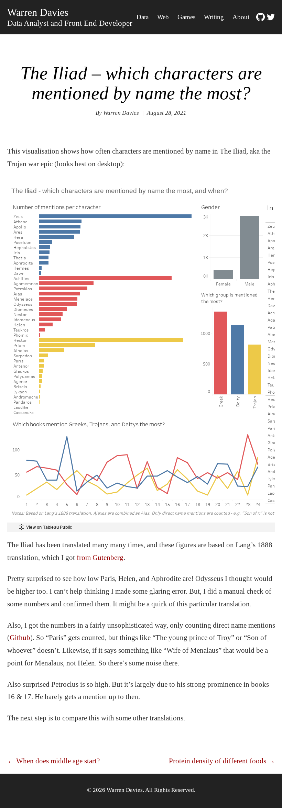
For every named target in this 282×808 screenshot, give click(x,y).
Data (143, 17)
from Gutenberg (100, 557)
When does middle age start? (53, 761)
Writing (214, 17)
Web (163, 17)
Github (20, 637)
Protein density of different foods (222, 761)
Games (186, 17)
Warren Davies (37, 12)
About (240, 17)
